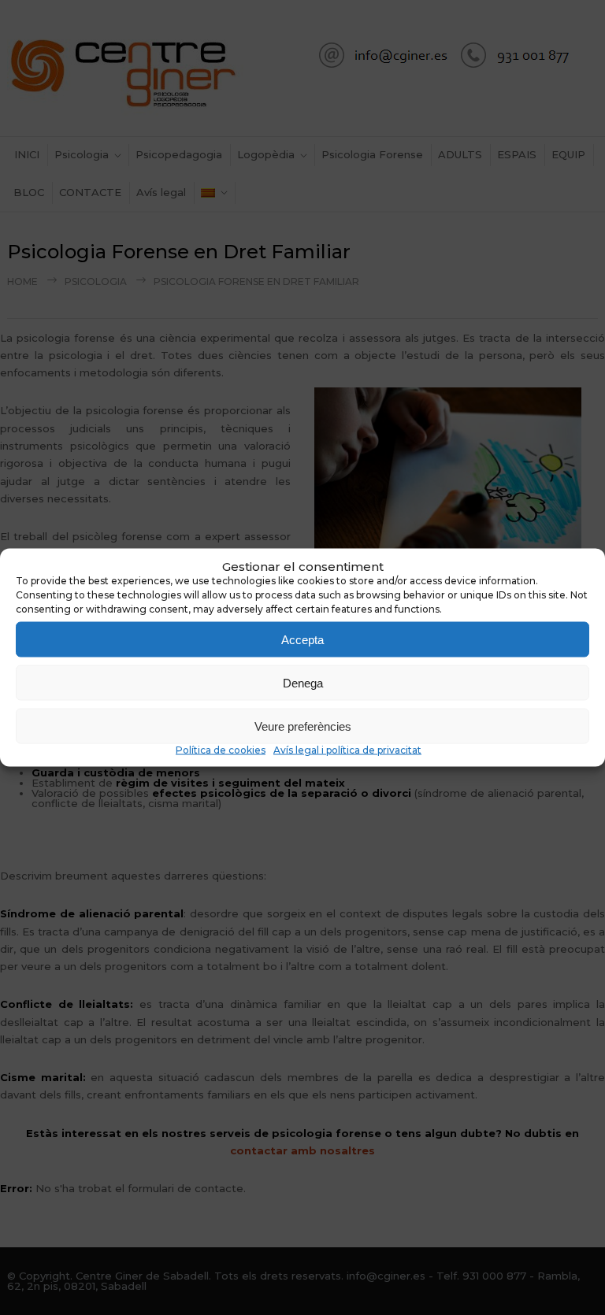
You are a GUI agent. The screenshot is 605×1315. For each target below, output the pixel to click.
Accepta (302, 639)
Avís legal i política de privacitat (347, 750)
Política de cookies (220, 750)
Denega (303, 682)
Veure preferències (302, 725)
